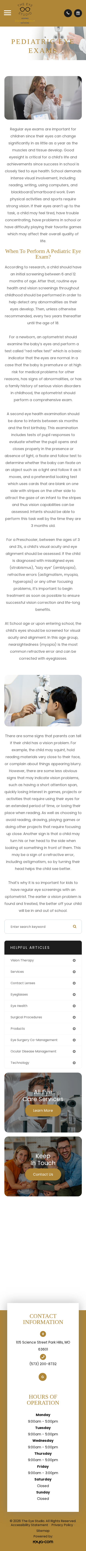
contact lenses (23, 983)
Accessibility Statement (29, 1525)
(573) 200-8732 (43, 1364)
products (18, 1028)
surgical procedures (26, 1017)
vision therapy (22, 960)
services (17, 971)
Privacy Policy (62, 1525)
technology (20, 1062)
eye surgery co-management (34, 1040)
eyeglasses (19, 994)
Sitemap (43, 1530)
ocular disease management (33, 1051)
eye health (19, 1006)
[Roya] (43, 1542)
